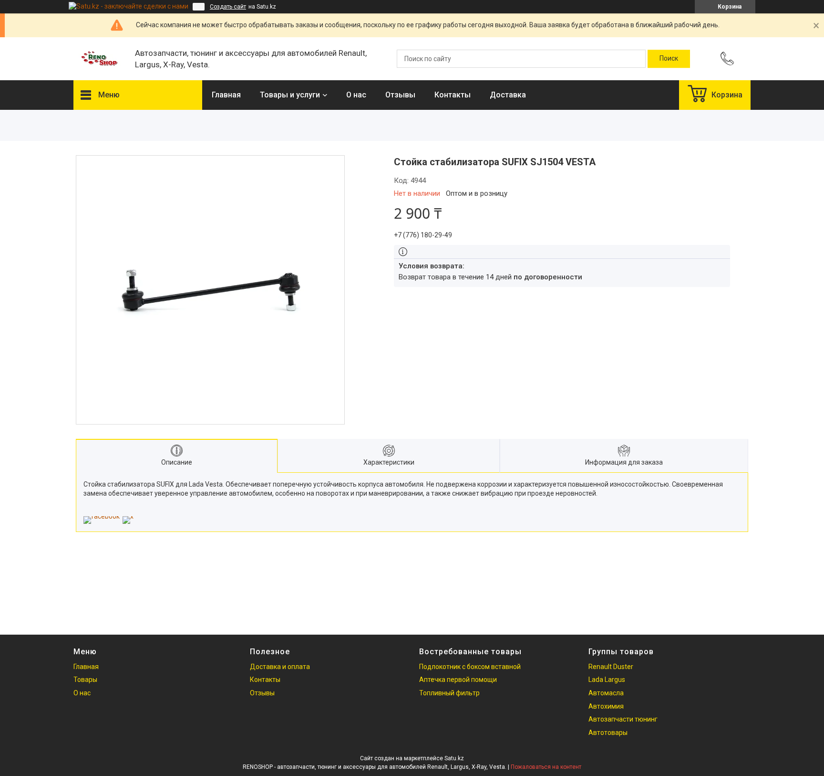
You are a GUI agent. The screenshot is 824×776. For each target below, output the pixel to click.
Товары (85, 679)
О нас (356, 94)
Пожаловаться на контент (546, 767)
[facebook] (101, 516)
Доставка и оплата (280, 666)
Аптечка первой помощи (458, 679)
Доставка (508, 94)
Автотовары (608, 732)
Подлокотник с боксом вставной (470, 666)
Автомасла (606, 693)
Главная (226, 94)
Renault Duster (610, 666)
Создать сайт (228, 6)
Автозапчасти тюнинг (623, 719)
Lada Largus (606, 679)
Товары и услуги (290, 94)
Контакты (452, 94)
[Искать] (669, 59)
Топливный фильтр (449, 693)
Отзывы (400, 94)
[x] (128, 516)
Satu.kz (454, 758)
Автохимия (606, 706)
